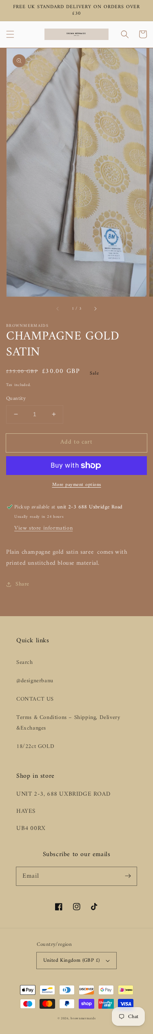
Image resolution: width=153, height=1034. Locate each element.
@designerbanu (34, 681)
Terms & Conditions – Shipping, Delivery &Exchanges (68, 722)
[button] (10, 34)
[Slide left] (58, 308)
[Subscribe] (128, 876)
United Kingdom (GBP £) (71, 960)
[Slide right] (95, 308)
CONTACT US (35, 699)
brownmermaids (83, 1018)
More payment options (76, 485)
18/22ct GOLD (35, 746)
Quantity (16, 399)
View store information (43, 528)
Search (24, 662)
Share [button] (22, 584)
